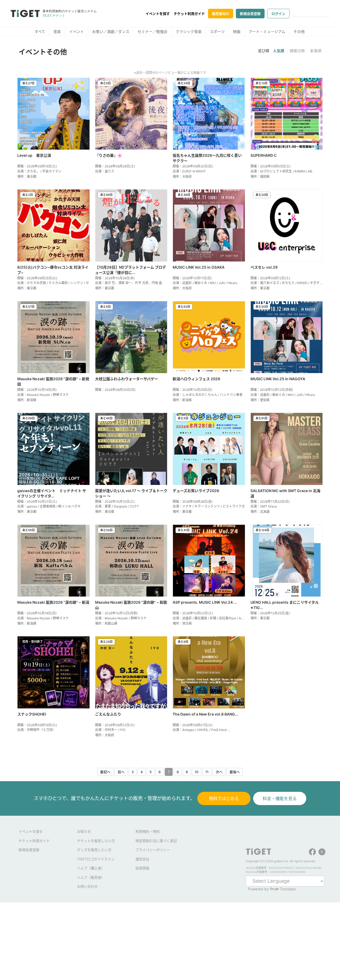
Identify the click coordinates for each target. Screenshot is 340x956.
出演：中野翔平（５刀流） (36, 730)
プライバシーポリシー (152, 850)
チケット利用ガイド (189, 13)
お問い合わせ (87, 886)
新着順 (315, 50)
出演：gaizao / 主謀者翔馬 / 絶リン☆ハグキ (49, 506)
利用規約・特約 (147, 831)
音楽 (57, 31)
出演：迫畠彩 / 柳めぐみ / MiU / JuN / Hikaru (205, 283)
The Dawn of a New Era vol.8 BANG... (205, 714)
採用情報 (142, 868)
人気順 (278, 50)
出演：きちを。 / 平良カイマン (39, 171)
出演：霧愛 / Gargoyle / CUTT (117, 506)
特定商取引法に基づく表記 (156, 841)
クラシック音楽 (189, 31)
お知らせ (84, 831)
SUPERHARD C (263, 155)
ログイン (278, 13)
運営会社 (142, 859)
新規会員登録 (250, 13)
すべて (40, 31)
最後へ (235, 772)
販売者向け (220, 13)
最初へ (105, 772)
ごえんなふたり (108, 714)
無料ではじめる (224, 798)
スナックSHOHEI (31, 714)
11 (207, 772)
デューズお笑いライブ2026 (196, 490)
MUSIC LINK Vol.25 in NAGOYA (277, 379)
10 (196, 772)
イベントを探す (158, 13)
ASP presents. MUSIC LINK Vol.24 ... (205, 602)
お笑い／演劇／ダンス (110, 31)
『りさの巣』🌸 (108, 155)
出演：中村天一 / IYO (110, 730)
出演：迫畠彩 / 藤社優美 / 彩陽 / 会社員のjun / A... (208, 618)
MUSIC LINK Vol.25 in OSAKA (198, 267)
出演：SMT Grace (263, 506)
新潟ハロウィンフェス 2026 (196, 379)
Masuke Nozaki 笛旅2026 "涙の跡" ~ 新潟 (53, 602)
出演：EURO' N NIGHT (189, 171)
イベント (76, 31)
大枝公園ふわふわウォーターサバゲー (126, 379)
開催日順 (297, 50)
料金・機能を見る (280, 798)
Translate (288, 889)
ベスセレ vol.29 (264, 267)
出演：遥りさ (104, 171)
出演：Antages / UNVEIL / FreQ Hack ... (201, 730)
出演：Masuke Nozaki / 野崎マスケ (43, 395)
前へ (121, 772)
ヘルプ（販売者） (91, 877)
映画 (236, 31)
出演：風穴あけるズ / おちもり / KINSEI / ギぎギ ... (286, 283)
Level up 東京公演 (34, 155)
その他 (299, 31)
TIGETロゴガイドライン (95, 859)
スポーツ (217, 31)
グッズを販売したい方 (94, 850)
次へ (219, 772)
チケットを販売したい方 (96, 841)
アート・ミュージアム (267, 31)
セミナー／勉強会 (152, 31)
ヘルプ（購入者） (91, 868)
